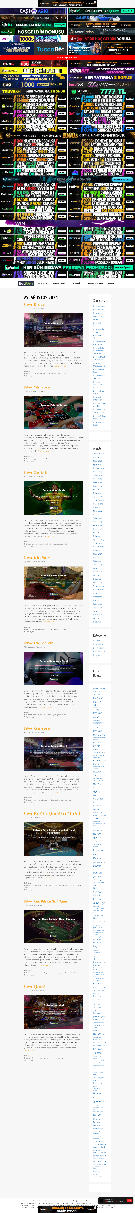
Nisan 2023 (97, 554)
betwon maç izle (98, 957)
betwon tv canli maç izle (99, 1041)
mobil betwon (59, 459)
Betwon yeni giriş (98, 1084)
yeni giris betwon (96, 1172)
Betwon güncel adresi (97, 892)
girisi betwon (61, 715)
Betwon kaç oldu (98, 944)
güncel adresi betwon (99, 1148)
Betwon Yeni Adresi (95, 283)
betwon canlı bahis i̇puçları (98, 767)
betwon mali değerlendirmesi (97, 953)
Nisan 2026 (97, 461)
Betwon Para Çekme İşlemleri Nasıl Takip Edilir (52, 813)
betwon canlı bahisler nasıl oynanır (38, 973)
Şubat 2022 (97, 604)
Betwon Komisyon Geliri (39, 643)
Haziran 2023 (98, 547)
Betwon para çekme (98, 997)
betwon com (97, 821)
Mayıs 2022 (97, 593)
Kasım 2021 (97, 615)
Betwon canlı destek (97, 787)
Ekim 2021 (97, 618)
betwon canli (99, 749)
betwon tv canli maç (99, 1037)
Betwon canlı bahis (99, 762)
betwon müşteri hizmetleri (35, 800)
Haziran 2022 (98, 590)
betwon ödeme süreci (52, 800)
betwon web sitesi (98, 1057)
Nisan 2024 (97, 511)
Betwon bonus (97, 744)
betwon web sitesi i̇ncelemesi (98, 1062)
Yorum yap (30, 376)
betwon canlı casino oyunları (98, 779)
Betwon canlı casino (99, 773)
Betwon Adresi (99, 306)
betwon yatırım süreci (46, 459)
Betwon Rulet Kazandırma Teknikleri (98, 350)
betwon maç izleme (58, 973)
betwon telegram (97, 1029)
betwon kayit (97, 937)
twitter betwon (99, 1161)
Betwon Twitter (77, 283)
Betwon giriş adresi (99, 860)
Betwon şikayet (97, 1116)
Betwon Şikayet (59, 283)
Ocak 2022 (97, 607)
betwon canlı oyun (32, 544)
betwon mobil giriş (59, 629)
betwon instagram (99, 931)
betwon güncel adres (99, 883)
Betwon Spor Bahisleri (99, 1025)
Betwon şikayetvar (98, 1124)
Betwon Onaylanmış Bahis (98, 384)
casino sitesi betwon (97, 1132)
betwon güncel (46, 629)
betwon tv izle (66, 800)
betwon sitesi (99, 1019)
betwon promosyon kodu (98, 1007)
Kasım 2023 (97, 529)
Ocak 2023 (97, 565)
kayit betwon (99, 1155)
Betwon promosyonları (100, 1015)
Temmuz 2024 (98, 500)
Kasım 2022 (97, 572)
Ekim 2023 (97, 532)
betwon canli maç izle (98, 756)
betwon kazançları (32, 715)
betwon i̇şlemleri (32, 1058)
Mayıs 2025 (97, 472)
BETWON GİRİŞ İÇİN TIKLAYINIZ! (67, 57)
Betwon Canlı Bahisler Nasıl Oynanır (46, 901)
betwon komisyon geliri (48, 715)
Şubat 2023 (97, 561)
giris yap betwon (99, 1144)
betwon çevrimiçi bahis (98, 1108)
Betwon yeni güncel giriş (100, 1097)
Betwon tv (60, 1058)
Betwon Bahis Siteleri (37, 557)
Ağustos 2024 (98, 497)
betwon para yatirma (98, 991)
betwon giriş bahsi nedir (34, 885)
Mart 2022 (97, 600)
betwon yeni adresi (98, 1078)
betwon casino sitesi (99, 817)
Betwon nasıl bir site (99, 985)
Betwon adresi (97, 714)
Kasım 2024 (97, 486)
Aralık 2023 (97, 525)
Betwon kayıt (97, 939)
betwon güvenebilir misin (99, 907)
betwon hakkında (98, 1177)
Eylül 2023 (97, 536)
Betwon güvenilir (98, 915)
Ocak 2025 (97, 479)
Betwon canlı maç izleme (98, 798)
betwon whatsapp (98, 1065)
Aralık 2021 (97, 611)
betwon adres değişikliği (45, 373)
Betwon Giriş (43, 283)
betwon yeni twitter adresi (99, 1105)
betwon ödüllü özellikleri (74, 973)
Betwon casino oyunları (97, 809)
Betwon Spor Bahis (35, 472)
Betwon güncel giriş (100, 901)
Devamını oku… (60, 366)
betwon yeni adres (98, 1073)
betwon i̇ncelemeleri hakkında (98, 933)
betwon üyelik (98, 1112)
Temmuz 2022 (98, 586)
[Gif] (67, 135)
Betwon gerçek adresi (97, 837)
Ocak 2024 (97, 522)
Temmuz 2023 (98, 543)
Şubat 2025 (97, 475)
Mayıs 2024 (97, 507)
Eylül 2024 (97, 493)
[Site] (33, 98)
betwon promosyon (99, 1002)
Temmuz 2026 (98, 454)
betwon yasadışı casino (98, 1069)
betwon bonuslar (60, 373)
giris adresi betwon (97, 1137)
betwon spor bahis (60, 544)
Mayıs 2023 (97, 550)
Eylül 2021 (97, 622)
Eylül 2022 (97, 579)
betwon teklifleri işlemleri (47, 1058)
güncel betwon (99, 1153)
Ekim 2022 (97, 575)
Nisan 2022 (97, 597)
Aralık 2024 (97, 482)
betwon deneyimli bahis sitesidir (99, 824)
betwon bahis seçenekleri (97, 727)
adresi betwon (99, 689)
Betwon (111, 283)
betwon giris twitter (97, 846)
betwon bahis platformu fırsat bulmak (99, 723)
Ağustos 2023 (98, 540)
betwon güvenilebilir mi (99, 911)
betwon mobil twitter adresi (98, 975)
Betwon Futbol (97, 830)
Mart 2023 (97, 557)
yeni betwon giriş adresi (98, 1167)
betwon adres (31, 373)
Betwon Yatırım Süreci (37, 387)
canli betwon (98, 1129)
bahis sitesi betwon (97, 692)
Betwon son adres (98, 1022)
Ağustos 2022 (98, 582)
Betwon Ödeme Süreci (37, 728)
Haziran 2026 (98, 457)
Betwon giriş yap (97, 874)
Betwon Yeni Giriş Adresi (98, 1089)
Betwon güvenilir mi (99, 920)
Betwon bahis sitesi (99, 732)
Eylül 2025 (97, 464)
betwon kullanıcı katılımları (97, 949)
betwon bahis (97, 720)
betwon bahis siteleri (33, 629)
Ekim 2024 (97, 489)
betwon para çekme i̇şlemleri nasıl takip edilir (59, 885)
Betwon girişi (97, 867)
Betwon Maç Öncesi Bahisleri (99, 969)
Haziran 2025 (98, 468)
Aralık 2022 (97, 568)
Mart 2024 (97, 515)
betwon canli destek (99, 752)
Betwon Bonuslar (34, 304)
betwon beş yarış (32, 459)
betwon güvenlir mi (47, 544)
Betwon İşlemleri (34, 986)
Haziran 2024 (98, 504)
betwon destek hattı (99, 828)
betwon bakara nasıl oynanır (99, 738)
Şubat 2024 (97, 518)
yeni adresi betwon (100, 1164)
